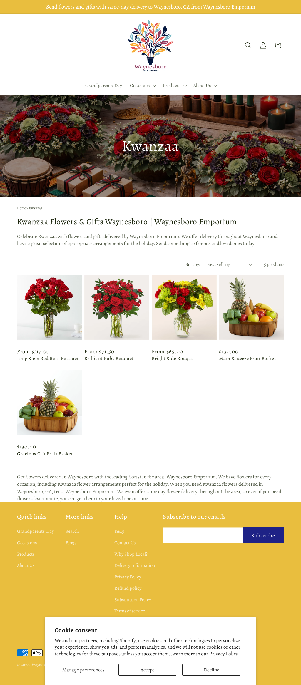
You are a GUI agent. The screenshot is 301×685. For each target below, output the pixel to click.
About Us (25, 565)
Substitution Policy (132, 600)
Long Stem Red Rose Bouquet (48, 359)
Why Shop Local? (131, 554)
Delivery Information (134, 565)
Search (72, 531)
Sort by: (192, 264)
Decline (211, 669)
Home (21, 208)
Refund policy (127, 588)
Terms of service (129, 611)
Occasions (27, 543)
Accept (147, 669)
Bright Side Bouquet (173, 359)
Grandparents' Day (35, 531)
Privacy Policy (223, 653)
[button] (142, 85)
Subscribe (263, 535)
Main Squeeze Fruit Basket (247, 359)
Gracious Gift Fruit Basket (45, 454)
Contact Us (125, 543)
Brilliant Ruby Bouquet (108, 359)
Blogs (71, 543)
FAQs (119, 531)
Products (25, 554)
